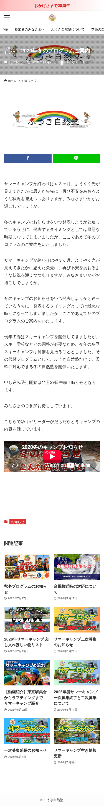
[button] (28, 158)
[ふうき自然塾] (52, 17)
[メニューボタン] (6, 17)
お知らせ (17, 62)
